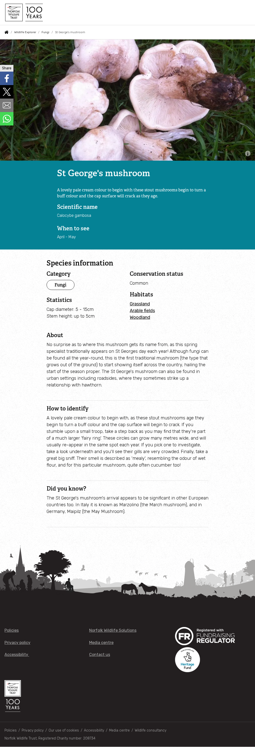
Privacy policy (17, 642)
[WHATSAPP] (6, 118)
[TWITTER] (6, 92)
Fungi (45, 32)
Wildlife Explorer (25, 32)
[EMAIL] (6, 105)
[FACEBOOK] (6, 78)
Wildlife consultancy (150, 730)
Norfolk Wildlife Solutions (112, 630)
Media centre (101, 642)
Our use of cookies (64, 730)
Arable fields (142, 310)
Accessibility (16, 654)
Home (6, 32)
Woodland (140, 317)
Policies (11, 630)
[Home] (23, 12)
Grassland (140, 304)
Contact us (99, 654)
